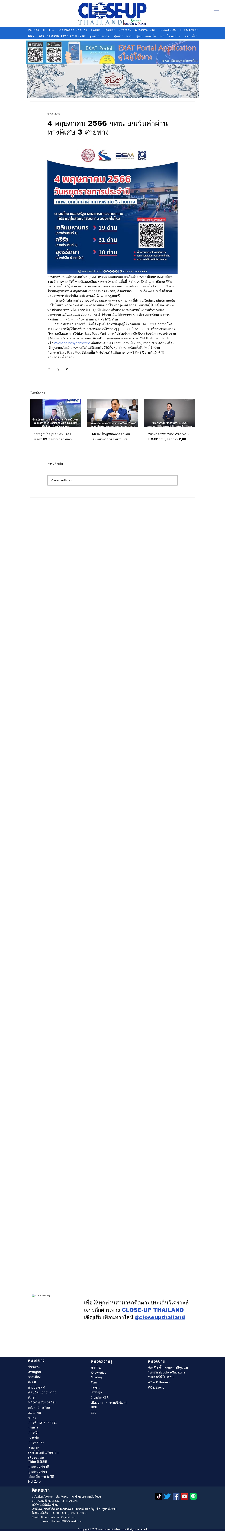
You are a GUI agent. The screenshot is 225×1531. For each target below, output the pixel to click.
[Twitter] (167, 1496)
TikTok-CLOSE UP (37, 1462)
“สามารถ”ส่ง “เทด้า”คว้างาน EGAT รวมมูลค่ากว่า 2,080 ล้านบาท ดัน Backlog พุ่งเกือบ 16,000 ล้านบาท (168, 437)
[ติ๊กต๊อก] (158, 1496)
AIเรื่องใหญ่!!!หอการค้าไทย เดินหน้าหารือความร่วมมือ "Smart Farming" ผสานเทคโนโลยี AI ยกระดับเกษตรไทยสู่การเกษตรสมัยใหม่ (111, 437)
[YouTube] (184, 1496)
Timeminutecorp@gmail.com (58, 1517)
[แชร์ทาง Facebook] (49, 369)
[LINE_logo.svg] (193, 1496)
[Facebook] (176, 1496)
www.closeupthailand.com (112, 1529)
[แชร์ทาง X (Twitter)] (57, 369)
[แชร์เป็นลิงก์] (66, 369)
